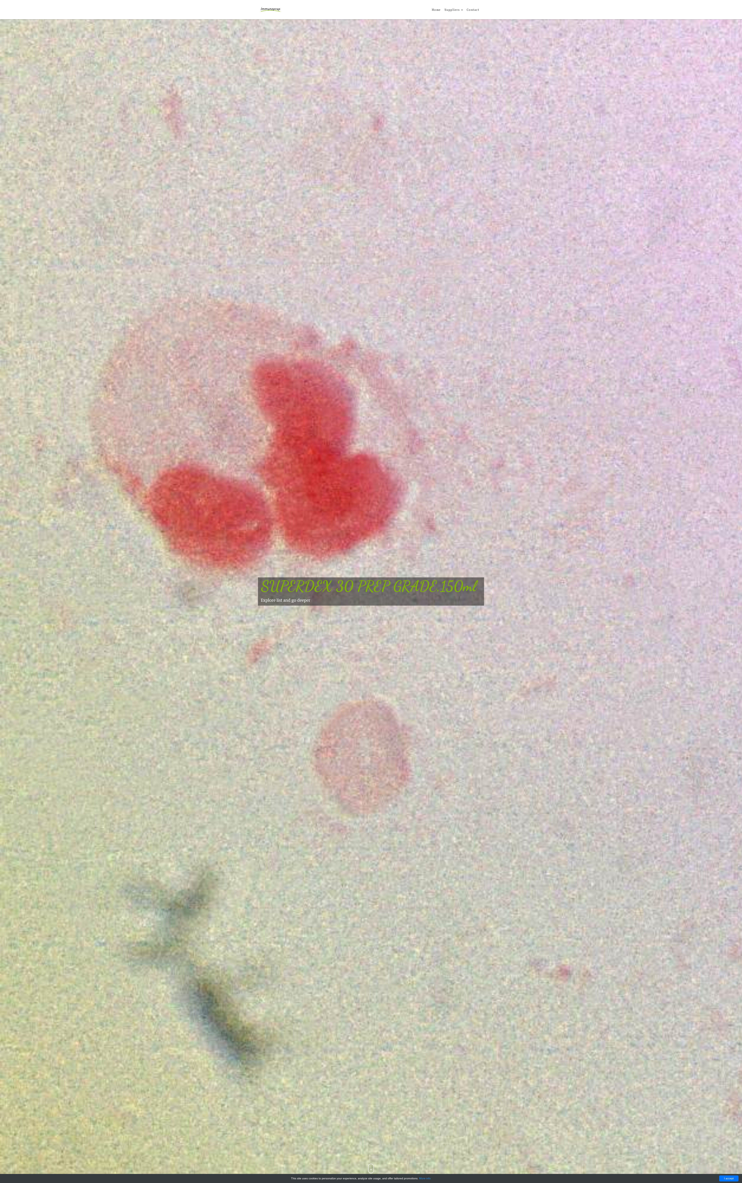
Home (436, 10)
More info (425, 1178)
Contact (473, 10)
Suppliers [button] (453, 10)
